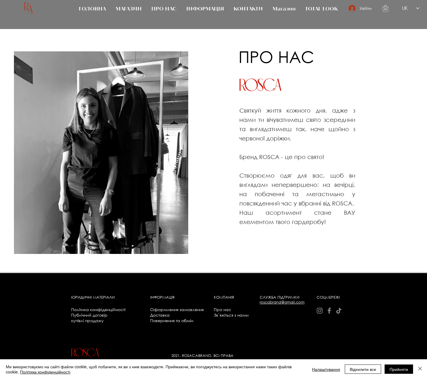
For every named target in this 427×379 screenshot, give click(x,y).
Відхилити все (363, 369)
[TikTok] (339, 311)
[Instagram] (320, 311)
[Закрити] (420, 369)
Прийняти (399, 369)
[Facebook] (329, 311)
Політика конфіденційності (45, 372)
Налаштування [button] (326, 369)
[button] (385, 8)
